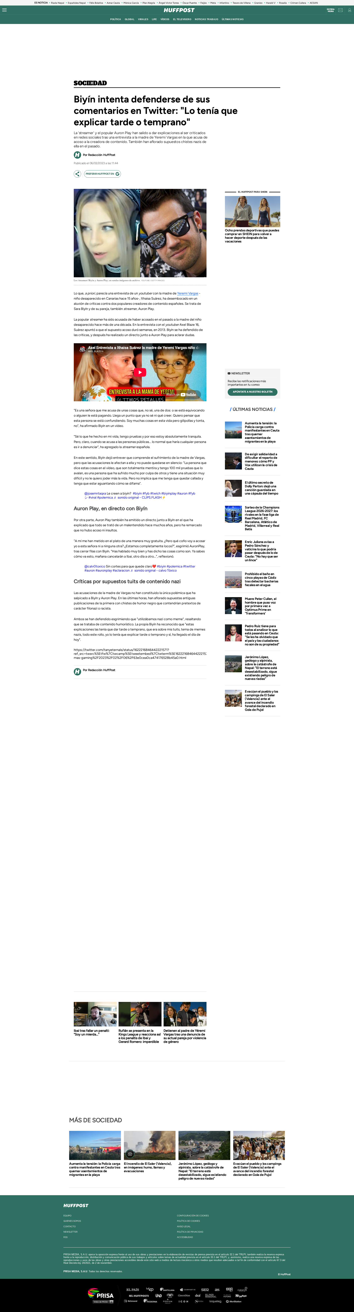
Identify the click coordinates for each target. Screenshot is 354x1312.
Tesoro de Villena (242, 2)
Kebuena (239, 1295)
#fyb (146, 493)
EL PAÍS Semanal (212, 1295)
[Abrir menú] (4, 10)
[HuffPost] (75, 1204)
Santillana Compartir (189, 1289)
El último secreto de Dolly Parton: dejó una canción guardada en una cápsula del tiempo (261, 488)
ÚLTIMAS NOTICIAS (233, 19)
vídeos (165, 19)
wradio (171, 1295)
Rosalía (283, 2)
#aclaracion (121, 570)
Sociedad (90, 83)
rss (65, 1237)
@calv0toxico (94, 566)
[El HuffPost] (179, 10)
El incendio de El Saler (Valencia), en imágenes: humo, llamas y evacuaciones (148, 1167)
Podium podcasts (169, 1301)
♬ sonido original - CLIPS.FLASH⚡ (140, 497)
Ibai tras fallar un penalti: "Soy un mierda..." (92, 1032)
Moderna (150, 1301)
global (130, 19)
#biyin (137, 493)
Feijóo (203, 2)
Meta (213, 2)
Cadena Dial (199, 1295)
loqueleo (216, 1301)
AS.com (217, 1289)
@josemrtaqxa (95, 493)
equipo (67, 1215)
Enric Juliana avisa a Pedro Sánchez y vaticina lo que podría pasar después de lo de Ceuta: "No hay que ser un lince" (261, 551)
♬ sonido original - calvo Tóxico (153, 570)
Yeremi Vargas (187, 293)
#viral (92, 497)
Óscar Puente (190, 2)
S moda (200, 1301)
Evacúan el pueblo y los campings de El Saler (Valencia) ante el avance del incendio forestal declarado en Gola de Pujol (261, 700)
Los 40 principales (152, 1289)
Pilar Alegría (149, 2)
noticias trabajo (206, 19)
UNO (160, 1295)
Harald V (270, 2)
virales (143, 19)
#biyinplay (168, 493)
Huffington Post (139, 1295)
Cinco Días (185, 1295)
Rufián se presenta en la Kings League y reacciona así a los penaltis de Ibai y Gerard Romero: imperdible (140, 1036)
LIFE (154, 19)
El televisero (182, 19)
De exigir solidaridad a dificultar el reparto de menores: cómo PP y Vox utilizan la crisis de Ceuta (261, 461)
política (115, 19)
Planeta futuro (226, 1295)
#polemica (105, 497)
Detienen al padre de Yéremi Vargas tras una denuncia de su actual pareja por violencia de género (185, 1036)
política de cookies (188, 1221)
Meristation (234, 1301)
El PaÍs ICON (184, 1301)
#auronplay (104, 570)
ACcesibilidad (185, 1237)
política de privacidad (190, 1232)
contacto (69, 1226)
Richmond (132, 1301)
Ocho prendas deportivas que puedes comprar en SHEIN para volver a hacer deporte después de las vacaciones (252, 235)
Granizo (258, 2)
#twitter (189, 566)
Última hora (330, 10)
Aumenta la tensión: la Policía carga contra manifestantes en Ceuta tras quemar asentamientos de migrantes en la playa (262, 432)
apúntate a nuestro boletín (253, 391)
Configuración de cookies (193, 1215)
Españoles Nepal (77, 2)
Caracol (242, 1289)
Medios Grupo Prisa (102, 1301)
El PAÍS (135, 1289)
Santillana (170, 1289)
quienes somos (72, 1221)
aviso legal (183, 1226)
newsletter (70, 1232)
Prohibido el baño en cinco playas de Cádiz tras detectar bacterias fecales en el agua (261, 579)
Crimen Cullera (298, 2)
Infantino (224, 2)
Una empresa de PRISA (102, 1292)
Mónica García (131, 2)
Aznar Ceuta (113, 2)
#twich (155, 493)
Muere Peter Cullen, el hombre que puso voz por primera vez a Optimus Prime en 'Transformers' (260, 606)
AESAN (314, 2)
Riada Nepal (57, 2)
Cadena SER (205, 1289)
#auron (182, 493)
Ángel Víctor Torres (169, 2)
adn (229, 1289)
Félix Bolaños (96, 2)
